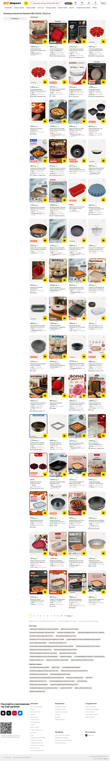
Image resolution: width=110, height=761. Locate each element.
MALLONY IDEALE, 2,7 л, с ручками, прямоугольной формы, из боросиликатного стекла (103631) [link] (96, 326)
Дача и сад (33, 732)
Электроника (34, 717)
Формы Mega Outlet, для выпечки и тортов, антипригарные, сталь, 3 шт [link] (96, 129)
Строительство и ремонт (37, 745)
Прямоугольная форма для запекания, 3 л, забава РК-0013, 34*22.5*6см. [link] (57, 600)
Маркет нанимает (90, 717)
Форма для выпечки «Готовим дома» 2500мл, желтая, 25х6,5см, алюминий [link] (97, 561)
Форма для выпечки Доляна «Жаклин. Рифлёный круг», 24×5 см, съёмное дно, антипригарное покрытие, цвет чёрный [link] (57, 168)
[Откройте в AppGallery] (14, 715)
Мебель (32, 709)
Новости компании (90, 706)
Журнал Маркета (60, 719)
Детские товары (35, 748)
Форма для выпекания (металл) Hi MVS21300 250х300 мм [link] (75, 600)
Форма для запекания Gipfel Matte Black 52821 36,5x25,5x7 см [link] (57, 482)
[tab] (8, 8)
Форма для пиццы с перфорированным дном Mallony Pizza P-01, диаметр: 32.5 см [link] (38, 600)
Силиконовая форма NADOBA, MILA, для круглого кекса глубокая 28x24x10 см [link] (38, 90)
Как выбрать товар (60, 706)
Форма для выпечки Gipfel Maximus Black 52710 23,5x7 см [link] (57, 129)
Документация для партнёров (63, 740)
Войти (103, 3)
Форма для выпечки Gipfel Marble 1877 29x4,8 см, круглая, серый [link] (76, 129)
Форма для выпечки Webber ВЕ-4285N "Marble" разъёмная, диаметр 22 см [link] (57, 89)
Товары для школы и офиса (37, 737)
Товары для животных (36, 742)
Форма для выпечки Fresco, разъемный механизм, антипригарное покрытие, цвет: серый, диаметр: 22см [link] (77, 521)
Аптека (32, 724)
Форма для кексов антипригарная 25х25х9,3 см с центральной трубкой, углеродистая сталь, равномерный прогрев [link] (58, 521)
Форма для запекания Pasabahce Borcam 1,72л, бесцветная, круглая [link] (76, 90)
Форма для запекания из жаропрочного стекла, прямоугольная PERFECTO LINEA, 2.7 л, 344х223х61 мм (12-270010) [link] (96, 364)
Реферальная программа (92, 709)
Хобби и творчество (36, 730)
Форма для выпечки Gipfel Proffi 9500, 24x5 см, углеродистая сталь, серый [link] (76, 248)
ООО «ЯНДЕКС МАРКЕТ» (101, 756)
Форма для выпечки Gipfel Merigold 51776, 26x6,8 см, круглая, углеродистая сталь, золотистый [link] (38, 208)
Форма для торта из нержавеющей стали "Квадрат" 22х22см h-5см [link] (57, 443)
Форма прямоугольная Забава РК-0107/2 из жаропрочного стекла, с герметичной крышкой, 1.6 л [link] (38, 521)
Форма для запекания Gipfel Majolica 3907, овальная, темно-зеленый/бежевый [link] (96, 168)
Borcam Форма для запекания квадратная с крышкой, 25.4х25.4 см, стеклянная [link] (95, 443)
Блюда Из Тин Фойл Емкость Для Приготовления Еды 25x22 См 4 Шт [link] (97, 248)
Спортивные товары (36, 740)
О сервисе (58, 714)
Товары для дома (35, 722)
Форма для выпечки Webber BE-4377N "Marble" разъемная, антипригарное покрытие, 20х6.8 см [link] (38, 364)
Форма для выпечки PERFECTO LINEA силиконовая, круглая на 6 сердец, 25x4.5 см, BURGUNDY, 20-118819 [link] (37, 482)
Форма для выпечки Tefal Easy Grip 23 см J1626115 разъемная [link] (37, 443)
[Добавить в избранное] (45, 22)
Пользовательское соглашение (22, 757)
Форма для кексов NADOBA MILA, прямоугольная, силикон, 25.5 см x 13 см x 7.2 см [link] (77, 207)
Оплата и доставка (60, 709)
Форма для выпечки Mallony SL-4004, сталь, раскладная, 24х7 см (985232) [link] (96, 521)
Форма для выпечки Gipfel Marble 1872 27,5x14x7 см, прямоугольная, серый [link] (37, 326)
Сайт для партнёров (60, 743)
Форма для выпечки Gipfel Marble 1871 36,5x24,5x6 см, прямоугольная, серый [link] (57, 248)
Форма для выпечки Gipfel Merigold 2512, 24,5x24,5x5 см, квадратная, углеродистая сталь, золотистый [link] (76, 288)
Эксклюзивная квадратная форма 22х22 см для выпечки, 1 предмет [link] (76, 482)
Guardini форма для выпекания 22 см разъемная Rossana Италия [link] (38, 49)
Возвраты (57, 717)
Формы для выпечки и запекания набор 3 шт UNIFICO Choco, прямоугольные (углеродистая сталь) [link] (95, 403)
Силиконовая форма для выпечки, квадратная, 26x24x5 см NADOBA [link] (56, 49)
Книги (32, 735)
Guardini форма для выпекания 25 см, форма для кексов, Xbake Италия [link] (58, 364)
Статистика (7, 757)
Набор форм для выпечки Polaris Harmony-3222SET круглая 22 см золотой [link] (76, 49)
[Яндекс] (106, 758)
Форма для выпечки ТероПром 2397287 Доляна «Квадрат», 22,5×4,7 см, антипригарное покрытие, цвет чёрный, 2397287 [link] (77, 326)
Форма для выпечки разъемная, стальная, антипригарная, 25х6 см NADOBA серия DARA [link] (95, 90)
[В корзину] (45, 41)
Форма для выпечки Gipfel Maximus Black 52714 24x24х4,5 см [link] (76, 443)
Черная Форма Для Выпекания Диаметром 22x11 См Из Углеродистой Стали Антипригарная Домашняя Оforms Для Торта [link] (77, 168)
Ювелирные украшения (37, 750)
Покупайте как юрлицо (61, 712)
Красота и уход (34, 727)
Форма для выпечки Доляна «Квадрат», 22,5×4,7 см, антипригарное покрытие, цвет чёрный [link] (38, 403)
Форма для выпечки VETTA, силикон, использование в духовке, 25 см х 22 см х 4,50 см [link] (38, 561)
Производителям (90, 712)
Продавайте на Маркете (61, 737)
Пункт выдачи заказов (91, 714)
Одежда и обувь (35, 719)
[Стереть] (59, 3)
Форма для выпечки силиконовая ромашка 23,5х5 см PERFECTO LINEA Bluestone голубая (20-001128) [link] (97, 208)
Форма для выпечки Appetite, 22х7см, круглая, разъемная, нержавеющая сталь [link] (38, 248)
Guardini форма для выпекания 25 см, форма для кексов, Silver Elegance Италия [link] (58, 288)
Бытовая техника (35, 712)
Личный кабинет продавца (62, 735)
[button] (34, 17)
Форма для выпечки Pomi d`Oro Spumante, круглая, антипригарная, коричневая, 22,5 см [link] (77, 561)
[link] (44, 629)
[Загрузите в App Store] (3, 715)
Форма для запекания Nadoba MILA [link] (36, 129)
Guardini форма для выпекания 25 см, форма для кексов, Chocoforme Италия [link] (58, 326)
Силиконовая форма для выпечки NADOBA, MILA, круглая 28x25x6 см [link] (96, 49)
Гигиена (32, 714)
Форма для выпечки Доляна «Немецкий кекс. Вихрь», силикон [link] (77, 403)
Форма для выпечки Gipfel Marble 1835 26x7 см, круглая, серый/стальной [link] (77, 364)
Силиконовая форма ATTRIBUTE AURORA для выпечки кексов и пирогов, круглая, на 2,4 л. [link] (96, 482)
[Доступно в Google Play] (8, 715)
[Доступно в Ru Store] (20, 715)
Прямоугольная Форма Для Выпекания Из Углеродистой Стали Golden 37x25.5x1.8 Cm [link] (97, 288)
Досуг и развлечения (36, 706)
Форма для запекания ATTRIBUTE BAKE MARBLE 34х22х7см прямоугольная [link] (57, 561)
